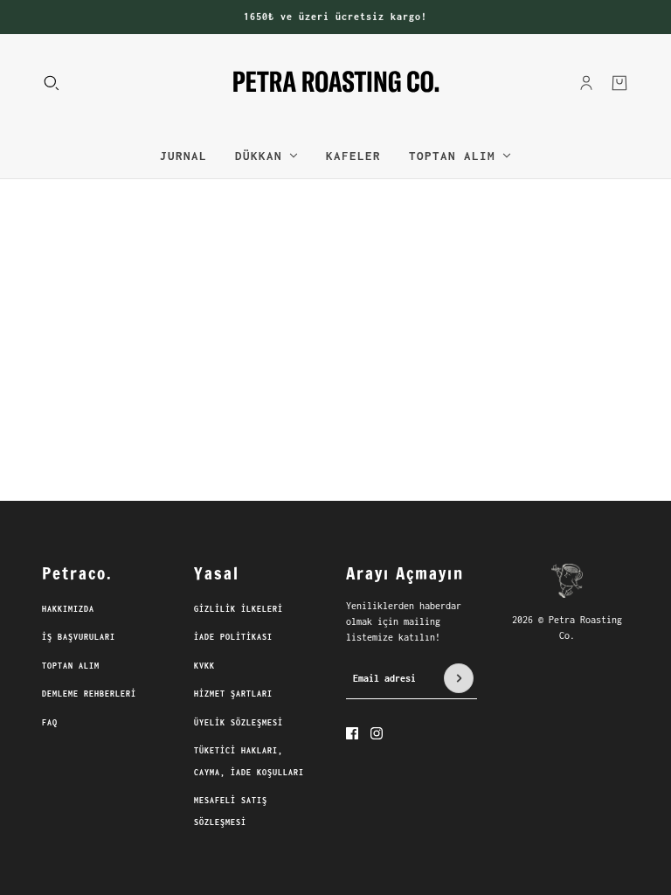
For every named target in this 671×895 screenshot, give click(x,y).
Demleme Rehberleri (89, 693)
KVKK (204, 665)
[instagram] (376, 733)
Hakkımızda (68, 609)
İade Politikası (233, 637)
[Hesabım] (586, 82)
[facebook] (352, 733)
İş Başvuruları (78, 637)
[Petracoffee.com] (336, 83)
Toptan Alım (71, 665)
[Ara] (51, 82)
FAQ (50, 722)
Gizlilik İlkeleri (238, 609)
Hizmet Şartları (233, 693)
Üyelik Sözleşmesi (238, 722)
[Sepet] (619, 82)
